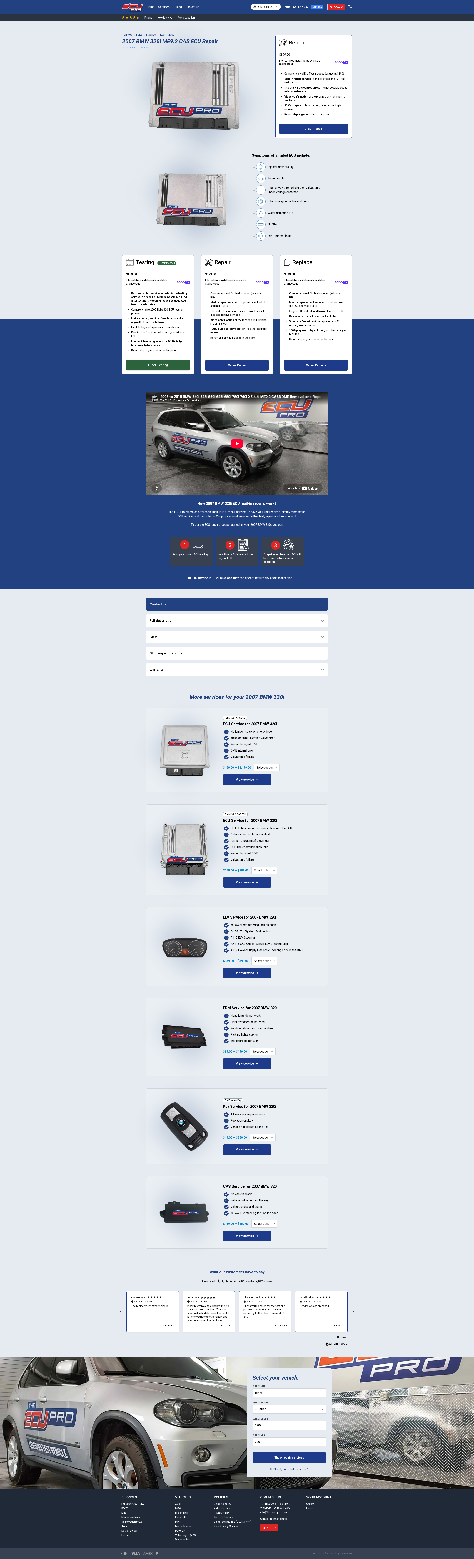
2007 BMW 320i (301, 7)
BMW (139, 34)
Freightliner (181, 1512)
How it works (165, 17)
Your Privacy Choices (226, 1526)
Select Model (260, 1402)
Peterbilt (180, 1530)
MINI (123, 1512)
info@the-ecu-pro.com (273, 1512)
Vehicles (127, 34)
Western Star (183, 1539)
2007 (171, 34)
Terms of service (223, 1517)
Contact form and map (273, 1518)
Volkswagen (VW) (131, 1521)
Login (309, 1508)
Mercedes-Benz (130, 1517)
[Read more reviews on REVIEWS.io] (336, 1344)
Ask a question (186, 17)
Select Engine (260, 1419)
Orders (310, 1503)
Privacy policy (222, 1512)
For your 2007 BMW (132, 1503)
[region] (237, 1311)
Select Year (259, 1435)
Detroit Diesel (129, 1530)
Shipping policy (222, 1503)
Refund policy (222, 1508)
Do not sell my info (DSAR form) (232, 1521)
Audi (124, 1526)
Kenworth (180, 1517)
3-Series (151, 34)
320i (162, 34)
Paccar (125, 1535)
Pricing (148, 17)
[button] (121, 1311)
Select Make (260, 1386)
